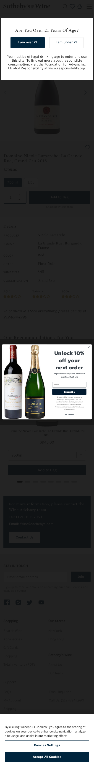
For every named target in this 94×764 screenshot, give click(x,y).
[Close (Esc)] (88, 23)
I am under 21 (66, 42)
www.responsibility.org (66, 68)
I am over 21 (27, 42)
